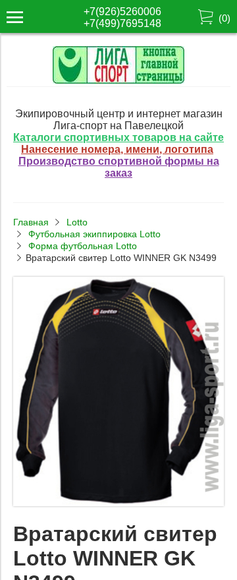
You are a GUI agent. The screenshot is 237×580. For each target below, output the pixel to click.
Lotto (77, 222)
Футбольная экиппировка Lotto (94, 234)
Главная (31, 222)
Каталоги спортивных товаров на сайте (118, 137)
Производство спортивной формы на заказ (118, 167)
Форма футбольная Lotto (82, 246)
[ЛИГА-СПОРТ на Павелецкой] (118, 80)
